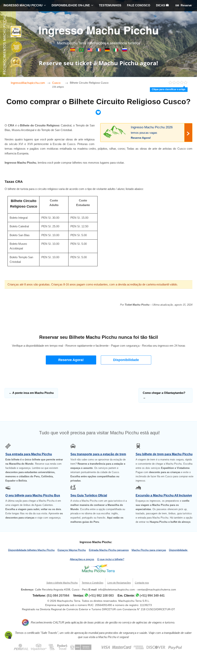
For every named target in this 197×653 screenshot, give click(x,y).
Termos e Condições (92, 582)
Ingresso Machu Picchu (98, 30)
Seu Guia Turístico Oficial (88, 495)
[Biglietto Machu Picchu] (116, 50)
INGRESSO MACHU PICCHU (23, 5)
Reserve (186, 5)
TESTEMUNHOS (110, 5)
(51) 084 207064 (58, 595)
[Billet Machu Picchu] (99, 50)
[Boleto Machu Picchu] (73, 50)
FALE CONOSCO (138, 5)
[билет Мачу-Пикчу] (124, 50)
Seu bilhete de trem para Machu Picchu (164, 454)
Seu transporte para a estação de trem (98, 454)
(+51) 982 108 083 (101, 595)
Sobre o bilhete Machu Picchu (62, 582)
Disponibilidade (126, 360)
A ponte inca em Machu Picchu (31, 392)
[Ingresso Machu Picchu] (81, 50)
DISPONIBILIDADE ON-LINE (71, 5)
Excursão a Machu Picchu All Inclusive (164, 495)
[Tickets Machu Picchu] (107, 50)
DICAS (161, 5)
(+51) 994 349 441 (152, 595)
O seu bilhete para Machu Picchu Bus (32, 495)
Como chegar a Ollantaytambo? (164, 395)
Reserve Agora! (71, 360)
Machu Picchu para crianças (149, 549)
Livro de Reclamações (119, 582)
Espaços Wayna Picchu (72, 549)
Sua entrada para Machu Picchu (28, 454)
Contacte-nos (142, 582)
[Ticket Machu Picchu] (90, 50)
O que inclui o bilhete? (110, 559)
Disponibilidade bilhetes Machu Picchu (31, 549)
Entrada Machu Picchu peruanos (109, 549)
